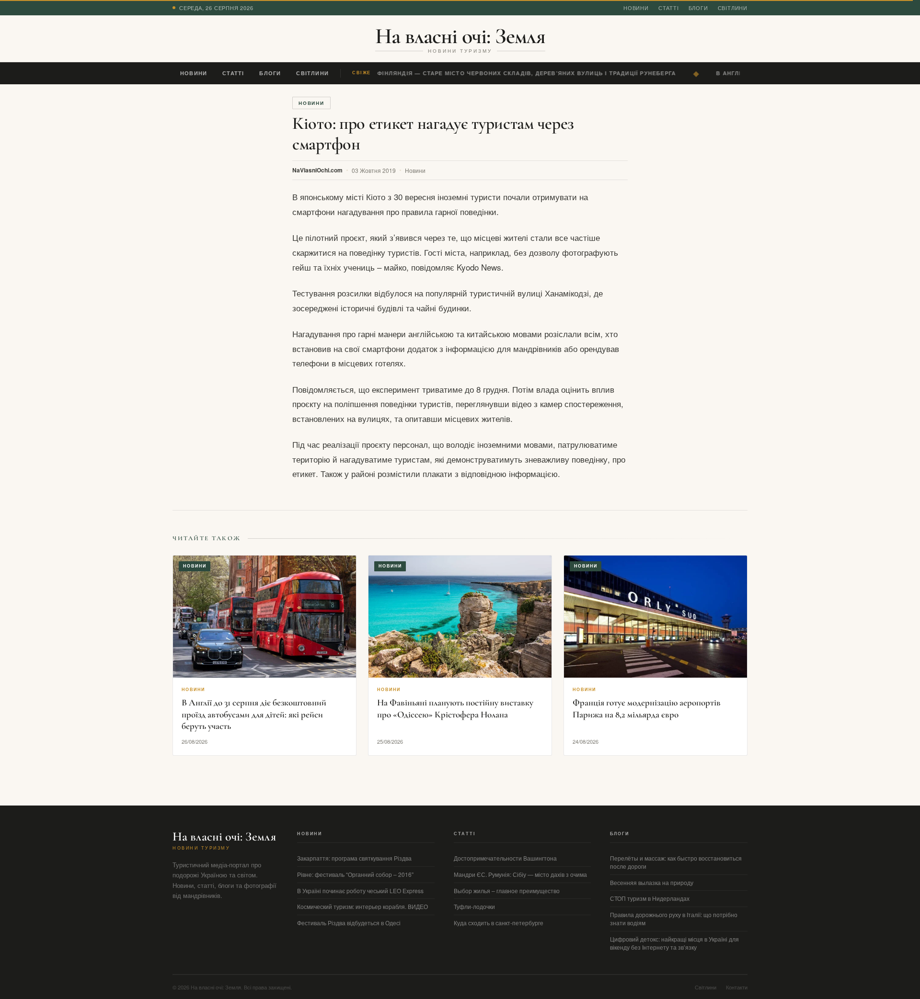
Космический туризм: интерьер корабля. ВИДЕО (362, 906)
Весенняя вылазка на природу (651, 882)
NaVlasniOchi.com (317, 170)
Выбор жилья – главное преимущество (507, 890)
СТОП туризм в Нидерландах (650, 898)
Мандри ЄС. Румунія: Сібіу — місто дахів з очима (520, 874)
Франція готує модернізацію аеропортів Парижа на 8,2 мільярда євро (647, 708)
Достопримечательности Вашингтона (505, 858)
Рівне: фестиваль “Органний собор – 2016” (355, 874)
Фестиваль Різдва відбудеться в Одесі (349, 923)
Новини (636, 7)
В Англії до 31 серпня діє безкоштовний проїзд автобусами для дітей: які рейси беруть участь (254, 714)
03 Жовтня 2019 (374, 170)
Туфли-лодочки (474, 906)
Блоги (698, 7)
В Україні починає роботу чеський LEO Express (360, 890)
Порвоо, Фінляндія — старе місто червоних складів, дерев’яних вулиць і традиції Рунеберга (507, 73)
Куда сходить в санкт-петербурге (498, 923)
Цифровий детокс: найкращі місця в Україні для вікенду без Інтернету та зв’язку (674, 943)
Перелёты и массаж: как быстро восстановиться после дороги (676, 862)
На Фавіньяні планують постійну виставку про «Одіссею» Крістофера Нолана (455, 708)
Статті (668, 7)
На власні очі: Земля (460, 36)
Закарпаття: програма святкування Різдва (354, 858)
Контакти (737, 987)
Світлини (733, 7)
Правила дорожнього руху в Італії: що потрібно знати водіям (673, 918)
